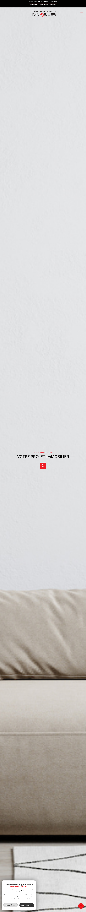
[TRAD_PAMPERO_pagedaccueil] (43, 18)
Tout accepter (26, 905)
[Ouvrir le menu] (82, 13)
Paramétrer (10, 905)
